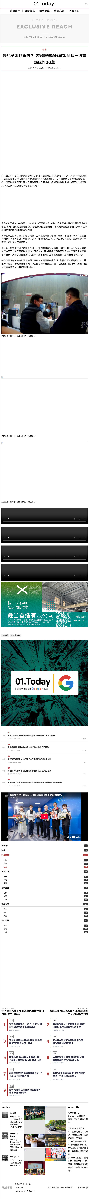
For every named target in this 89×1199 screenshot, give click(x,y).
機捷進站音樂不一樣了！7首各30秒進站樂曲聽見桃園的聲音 (25, 1025)
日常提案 (5, 871)
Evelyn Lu (14, 1156)
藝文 (5, 909)
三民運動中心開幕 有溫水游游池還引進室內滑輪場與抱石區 (68, 1058)
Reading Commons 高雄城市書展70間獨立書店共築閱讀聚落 (16, 1144)
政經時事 (5, 855)
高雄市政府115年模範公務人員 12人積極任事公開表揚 (25, 1075)
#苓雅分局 (15, 635)
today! (4, 845)
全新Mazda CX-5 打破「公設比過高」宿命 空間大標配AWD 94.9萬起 (16, 1121)
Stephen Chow (54, 68)
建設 (5, 883)
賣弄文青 (5, 904)
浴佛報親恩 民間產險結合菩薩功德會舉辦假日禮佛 (24, 1091)
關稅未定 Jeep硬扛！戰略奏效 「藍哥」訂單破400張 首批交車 (25, 1058)
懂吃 (5, 925)
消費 (5, 932)
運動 (5, 912)
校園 (5, 916)
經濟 (5, 863)
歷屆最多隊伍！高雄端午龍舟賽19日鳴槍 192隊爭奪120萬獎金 (69, 1025)
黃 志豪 (13, 1113)
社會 (44, 49)
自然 (5, 899)
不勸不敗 (5, 920)
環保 (5, 893)
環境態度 (5, 887)
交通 (5, 896)
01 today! (30, 1190)
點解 (3, 850)
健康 (5, 876)
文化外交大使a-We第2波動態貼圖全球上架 (16, 1163)
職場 (5, 880)
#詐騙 (5, 635)
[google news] (44, 682)
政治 (5, 860)
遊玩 (5, 929)
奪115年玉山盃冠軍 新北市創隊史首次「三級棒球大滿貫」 (69, 1075)
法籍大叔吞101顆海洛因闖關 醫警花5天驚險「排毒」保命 (25, 1042)
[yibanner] (44, 604)
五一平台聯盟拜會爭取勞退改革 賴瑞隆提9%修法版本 (68, 1042)
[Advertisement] (44, 157)
